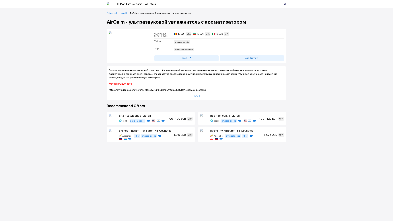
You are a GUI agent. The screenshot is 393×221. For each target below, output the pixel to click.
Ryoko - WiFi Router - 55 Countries (231, 130)
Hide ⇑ (196, 95)
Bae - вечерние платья (225, 115)
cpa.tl (124, 13)
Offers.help (112, 13)
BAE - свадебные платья (135, 115)
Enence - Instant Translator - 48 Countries (145, 130)
